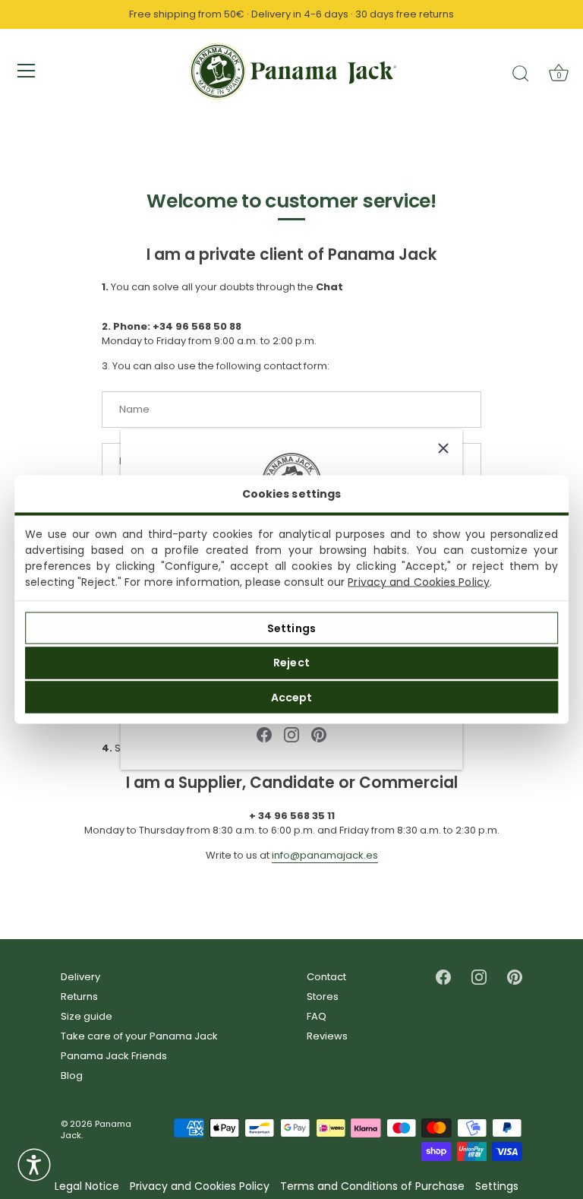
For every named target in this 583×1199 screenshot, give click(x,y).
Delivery (80, 977)
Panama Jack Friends (114, 1056)
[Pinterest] (318, 733)
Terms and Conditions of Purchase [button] (372, 1186)
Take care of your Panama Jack (139, 1036)
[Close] (443, 448)
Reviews (327, 1036)
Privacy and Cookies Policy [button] (199, 1186)
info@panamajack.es (325, 855)
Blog (72, 1075)
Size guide (86, 1016)
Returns (79, 996)
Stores (323, 996)
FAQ (316, 1016)
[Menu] (26, 70)
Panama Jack (96, 1129)
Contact (326, 977)
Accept (292, 696)
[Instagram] (291, 733)
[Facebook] (264, 733)
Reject (291, 662)
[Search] (520, 73)
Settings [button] (496, 1186)
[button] (34, 1165)
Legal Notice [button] (87, 1186)
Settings (291, 627)
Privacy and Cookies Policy (419, 582)
